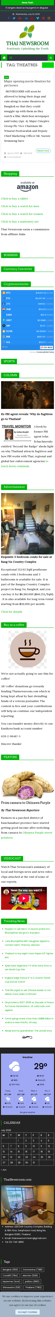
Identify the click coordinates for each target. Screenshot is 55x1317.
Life (6, 77)
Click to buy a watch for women (22, 214)
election (30, 1275)
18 (42, 1151)
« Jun (3, 1169)
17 (34, 1151)
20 (4, 1157)
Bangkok (10, 1269)
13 (4, 1151)
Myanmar (11, 1281)
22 (19, 1157)
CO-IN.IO (48, 347)
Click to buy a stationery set (19, 221)
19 (49, 1151)
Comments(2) (14, 157)
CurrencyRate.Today (45, 352)
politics (32, 1281)
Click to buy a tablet (14, 198)
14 (11, 1151)
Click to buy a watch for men (20, 206)
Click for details (11, 611)
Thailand (33, 1287)
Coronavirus (32, 1269)
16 (26, 1151)
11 (41, 1146)
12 (49, 1146)
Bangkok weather (27, 1112)
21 (11, 1157)
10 (34, 1146)
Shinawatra (11, 1287)
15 (19, 1151)
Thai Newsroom (27, 43)
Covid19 (10, 1275)
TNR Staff (27, 153)
